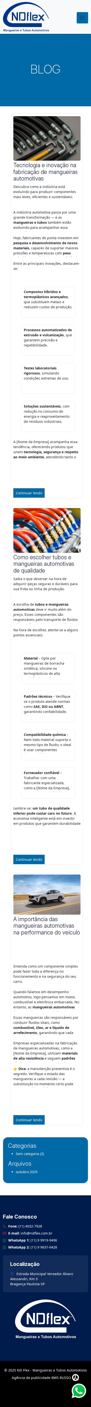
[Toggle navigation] (82, 17)
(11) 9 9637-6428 (44, 1247)
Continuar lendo (29, 493)
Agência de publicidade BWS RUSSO (42, 1377)
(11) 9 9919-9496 (44, 1240)
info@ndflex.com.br (36, 1233)
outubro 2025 (27, 1172)
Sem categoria (27, 1153)
